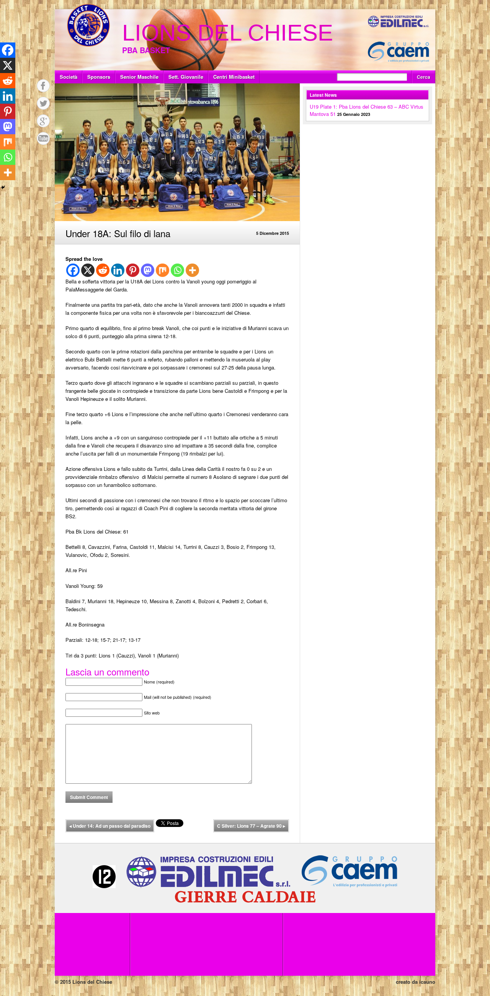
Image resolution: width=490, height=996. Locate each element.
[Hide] (3, 187)
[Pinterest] (132, 270)
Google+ (43, 121)
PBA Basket (146, 49)
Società (68, 76)
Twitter (43, 103)
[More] (192, 270)
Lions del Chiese (227, 33)
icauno (427, 981)
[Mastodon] (147, 270)
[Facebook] (73, 270)
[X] (88, 270)
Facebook (43, 86)
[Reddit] (102, 270)
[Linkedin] (117, 270)
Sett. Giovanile (185, 76)
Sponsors (98, 76)
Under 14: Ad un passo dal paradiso (109, 825)
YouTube (43, 138)
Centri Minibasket (234, 76)
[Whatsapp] (177, 270)
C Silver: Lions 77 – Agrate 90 (251, 825)
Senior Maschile (139, 76)
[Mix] (162, 270)
